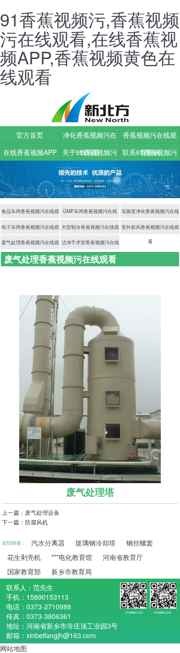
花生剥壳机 (24, 557)
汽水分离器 (48, 542)
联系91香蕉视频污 (149, 152)
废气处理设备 (42, 512)
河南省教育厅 (123, 557)
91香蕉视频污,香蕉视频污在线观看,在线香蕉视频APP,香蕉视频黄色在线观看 (90, 47)
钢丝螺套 (139, 542)
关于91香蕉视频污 (89, 152)
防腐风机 (36, 522)
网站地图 (13, 648)
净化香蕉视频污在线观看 (90, 136)
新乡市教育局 (71, 571)
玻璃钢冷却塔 (95, 542)
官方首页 (29, 135)
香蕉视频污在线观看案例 (150, 136)
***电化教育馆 (71, 557)
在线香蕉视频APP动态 (30, 154)
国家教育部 (24, 571)
